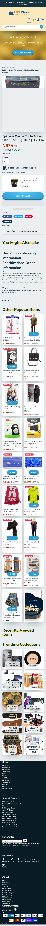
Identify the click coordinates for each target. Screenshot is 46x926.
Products (12, 67)
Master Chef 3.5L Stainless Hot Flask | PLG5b (12, 570)
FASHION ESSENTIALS (12, 723)
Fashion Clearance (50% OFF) (12, 804)
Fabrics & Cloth (12, 745)
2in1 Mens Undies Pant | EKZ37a (12, 399)
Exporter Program (8, 895)
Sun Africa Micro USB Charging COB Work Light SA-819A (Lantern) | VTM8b (12, 434)
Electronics (6, 769)
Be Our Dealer (7, 891)
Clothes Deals (7, 806)
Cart (42, 20)
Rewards (29, 22)
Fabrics (4, 786)
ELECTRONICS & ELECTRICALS (12, 680)
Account (38, 20)
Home (4, 67)
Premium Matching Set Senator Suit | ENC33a (34, 329)
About (4, 880)
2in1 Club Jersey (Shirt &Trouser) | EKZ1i (34, 500)
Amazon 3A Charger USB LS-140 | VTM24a (12, 364)
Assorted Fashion (12, 702)
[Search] (41, 27)
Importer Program (8, 893)
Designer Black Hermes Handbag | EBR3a (34, 364)
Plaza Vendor (6, 899)
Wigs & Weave (7, 788)
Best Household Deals (9, 827)
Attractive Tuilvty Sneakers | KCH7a (12, 535)
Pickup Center (7, 897)
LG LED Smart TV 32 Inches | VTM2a (34, 468)
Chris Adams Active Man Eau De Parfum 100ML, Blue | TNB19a (29, 180)
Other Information (18, 265)
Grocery (34, 680)
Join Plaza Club (7, 886)
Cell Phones (6, 778)
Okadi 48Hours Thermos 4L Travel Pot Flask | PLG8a (34, 399)
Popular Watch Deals (9, 820)
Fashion (5, 765)
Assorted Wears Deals (9, 825)
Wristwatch (6, 782)
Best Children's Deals (9, 818)
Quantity (5, 157)
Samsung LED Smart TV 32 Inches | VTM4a (12, 468)
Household (6, 767)
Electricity (5, 780)
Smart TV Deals (7, 810)
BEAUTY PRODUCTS (34, 723)
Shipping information (19, 255)
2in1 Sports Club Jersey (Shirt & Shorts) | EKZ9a (12, 500)
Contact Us (6, 882)
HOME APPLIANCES (12, 659)
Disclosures (6, 884)
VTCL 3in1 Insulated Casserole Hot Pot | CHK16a (34, 570)
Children (5, 776)
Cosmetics (34, 659)
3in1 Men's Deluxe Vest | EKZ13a (12, 329)
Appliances (6, 771)
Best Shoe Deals (8, 801)
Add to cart (23, 196)
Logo (19, 13)
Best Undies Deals (8, 823)
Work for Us (6, 903)
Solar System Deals (9, 814)
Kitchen (4, 774)
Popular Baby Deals (9, 816)
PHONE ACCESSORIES (34, 702)
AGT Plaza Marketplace (16, 923)
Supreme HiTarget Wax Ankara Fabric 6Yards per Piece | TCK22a (12, 605)
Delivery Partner (7, 901)
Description (12, 253)
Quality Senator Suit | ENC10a (34, 535)
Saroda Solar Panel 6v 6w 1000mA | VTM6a (34, 434)
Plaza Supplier (7, 888)
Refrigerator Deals (8, 808)
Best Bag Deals (7, 812)
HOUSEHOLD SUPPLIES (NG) (34, 745)
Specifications (13, 262)
